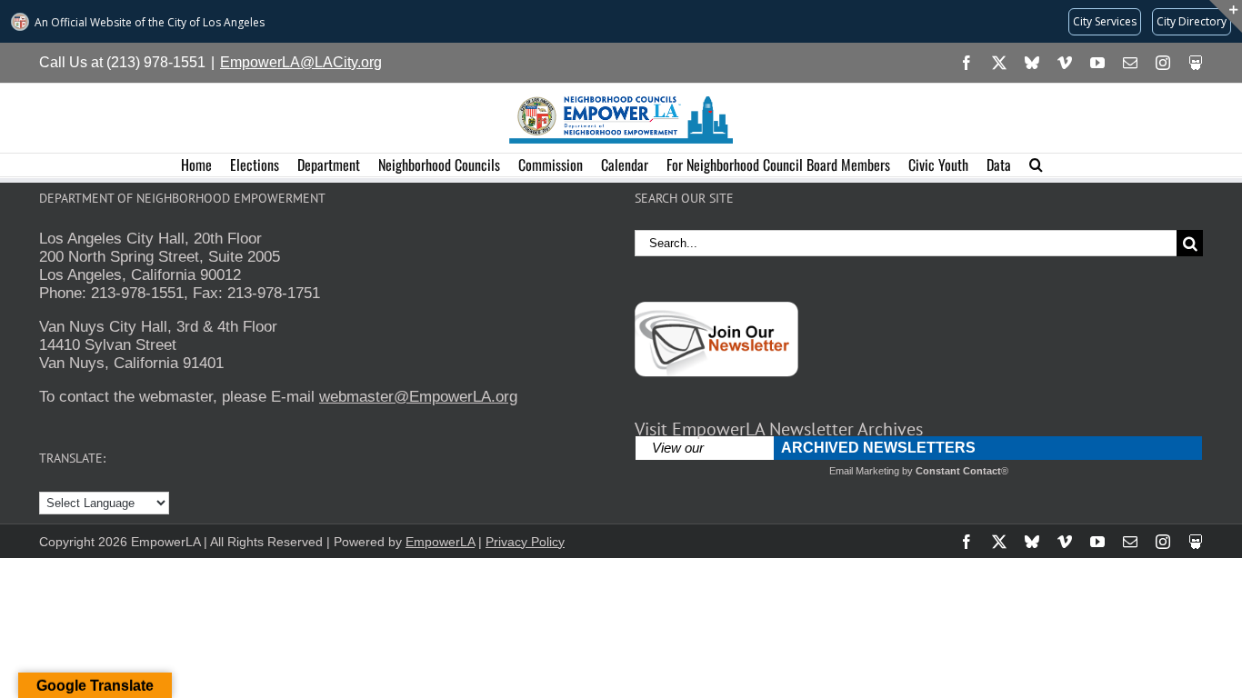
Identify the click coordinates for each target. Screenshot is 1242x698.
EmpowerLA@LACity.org (301, 62)
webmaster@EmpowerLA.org (418, 396)
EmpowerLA (440, 541)
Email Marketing (864, 470)
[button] (1036, 165)
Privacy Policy (525, 541)
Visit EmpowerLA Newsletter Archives (779, 429)
